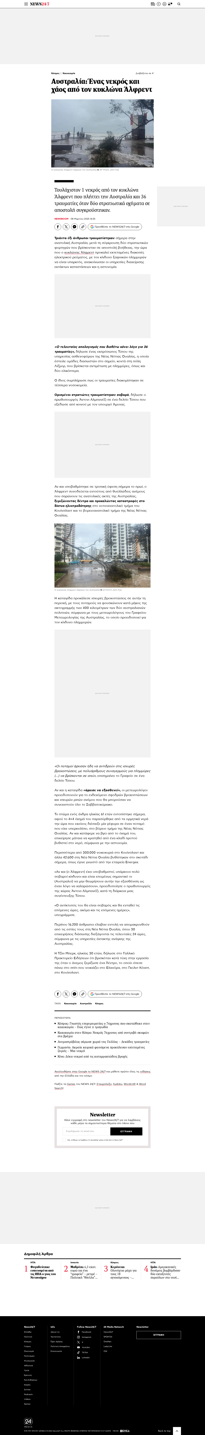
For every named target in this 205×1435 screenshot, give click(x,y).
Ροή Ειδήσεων (30, 1380)
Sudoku (117, 1084)
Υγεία (26, 1370)
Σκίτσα (27, 1390)
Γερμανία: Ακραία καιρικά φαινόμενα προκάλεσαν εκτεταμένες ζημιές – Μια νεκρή (101, 1049)
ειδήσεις (145, 1071)
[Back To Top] (177, 1431)
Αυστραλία (86, 1004)
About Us (55, 1332)
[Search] (179, 4)
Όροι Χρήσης (57, 1342)
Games (71, 1084)
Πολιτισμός (29, 1356)
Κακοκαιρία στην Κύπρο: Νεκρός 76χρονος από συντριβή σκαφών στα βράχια (103, 1034)
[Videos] (159, 4)
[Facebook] (57, 226)
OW (105, 1351)
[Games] (170, 4)
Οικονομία (29, 1351)
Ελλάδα (27, 1332)
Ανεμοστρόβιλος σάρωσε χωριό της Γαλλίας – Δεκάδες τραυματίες (103, 1042)
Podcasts (28, 1394)
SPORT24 (108, 1337)
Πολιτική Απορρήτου (60, 1346)
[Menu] (26, 4)
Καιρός (27, 1385)
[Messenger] (74, 226)
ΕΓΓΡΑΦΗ (158, 1335)
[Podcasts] (164, 4)
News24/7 (108, 1332)
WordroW (130, 1084)
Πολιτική (28, 1337)
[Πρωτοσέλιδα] (153, 4)
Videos (27, 1399)
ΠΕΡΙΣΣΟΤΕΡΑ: (62, 1018)
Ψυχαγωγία (29, 1361)
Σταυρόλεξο (104, 1084)
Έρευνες (28, 1375)
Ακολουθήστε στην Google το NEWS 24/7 (80, 1071)
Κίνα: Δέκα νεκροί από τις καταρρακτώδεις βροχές (93, 1056)
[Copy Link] (82, 226)
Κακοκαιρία (69, 73)
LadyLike (108, 1346)
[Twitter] (66, 226)
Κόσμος (55, 73)
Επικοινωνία (56, 1351)
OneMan (107, 1342)
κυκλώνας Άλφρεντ (79, 252)
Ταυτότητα (56, 1337)
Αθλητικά (28, 1366)
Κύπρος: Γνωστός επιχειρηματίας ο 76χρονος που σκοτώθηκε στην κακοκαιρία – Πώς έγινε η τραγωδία (104, 1025)
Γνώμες (27, 1346)
